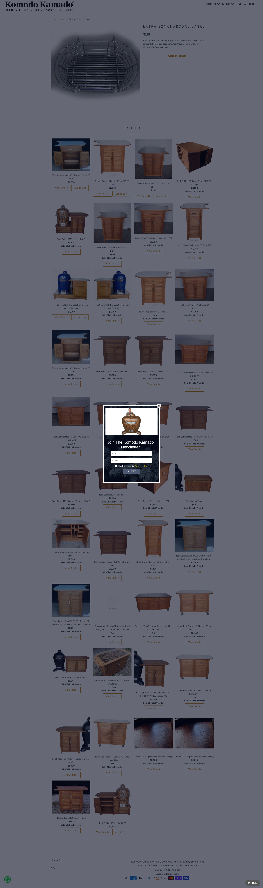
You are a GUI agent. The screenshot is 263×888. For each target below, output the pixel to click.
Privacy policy (141, 466)
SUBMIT (131, 471)
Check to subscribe (126, 466)
